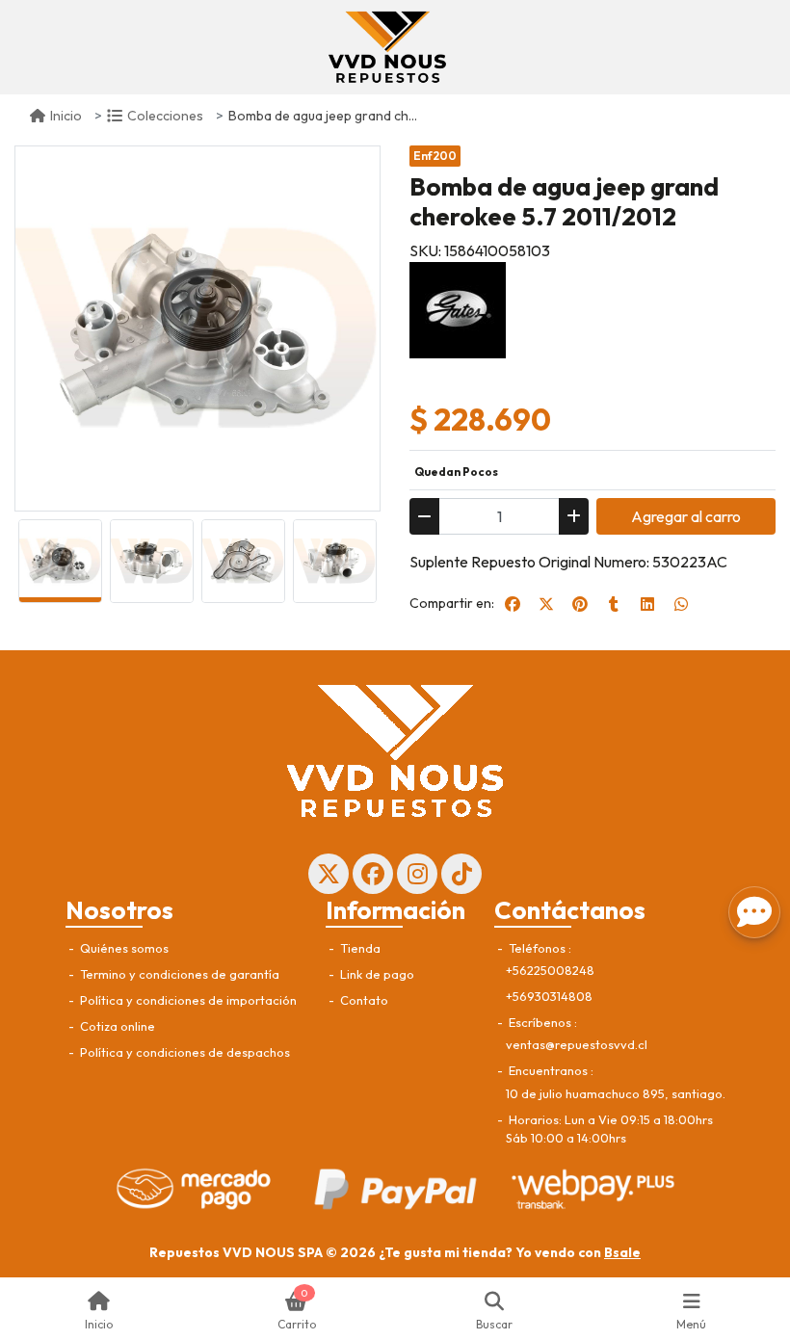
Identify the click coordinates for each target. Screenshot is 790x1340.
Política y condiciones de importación (187, 1000)
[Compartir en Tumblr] (613, 604)
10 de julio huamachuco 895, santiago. (615, 1093)
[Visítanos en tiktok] (461, 874)
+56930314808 (549, 996)
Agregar (686, 516)
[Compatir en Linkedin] (647, 604)
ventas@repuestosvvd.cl (576, 1044)
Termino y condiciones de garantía (178, 974)
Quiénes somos (123, 948)
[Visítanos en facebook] (373, 874)
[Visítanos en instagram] (417, 874)
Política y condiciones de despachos (183, 1052)
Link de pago (375, 974)
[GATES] (457, 308)
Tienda (359, 948)
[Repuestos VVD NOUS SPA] (387, 47)
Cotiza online (116, 1026)
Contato (362, 1000)
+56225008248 (550, 970)
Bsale (622, 1252)
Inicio (66, 115)
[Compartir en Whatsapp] (681, 604)
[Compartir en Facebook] (512, 604)
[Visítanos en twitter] (328, 874)
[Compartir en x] (546, 604)
